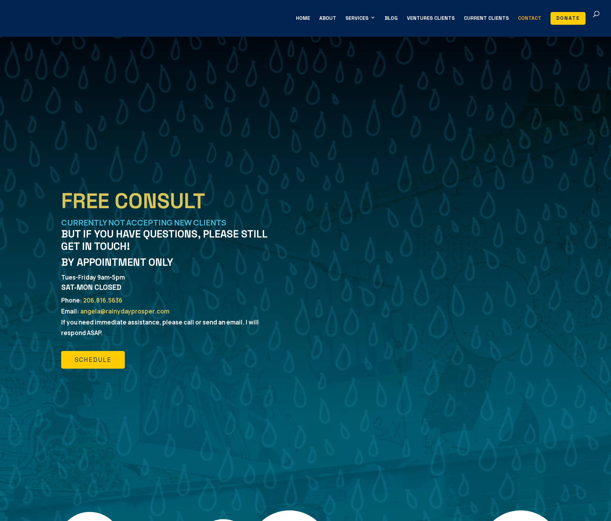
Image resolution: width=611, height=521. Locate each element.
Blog (391, 18)
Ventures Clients (431, 18)
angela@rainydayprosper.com (124, 311)
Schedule (93, 360)
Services (356, 18)
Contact (529, 18)
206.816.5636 (102, 300)
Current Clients (486, 18)
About (327, 18)
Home (303, 18)
